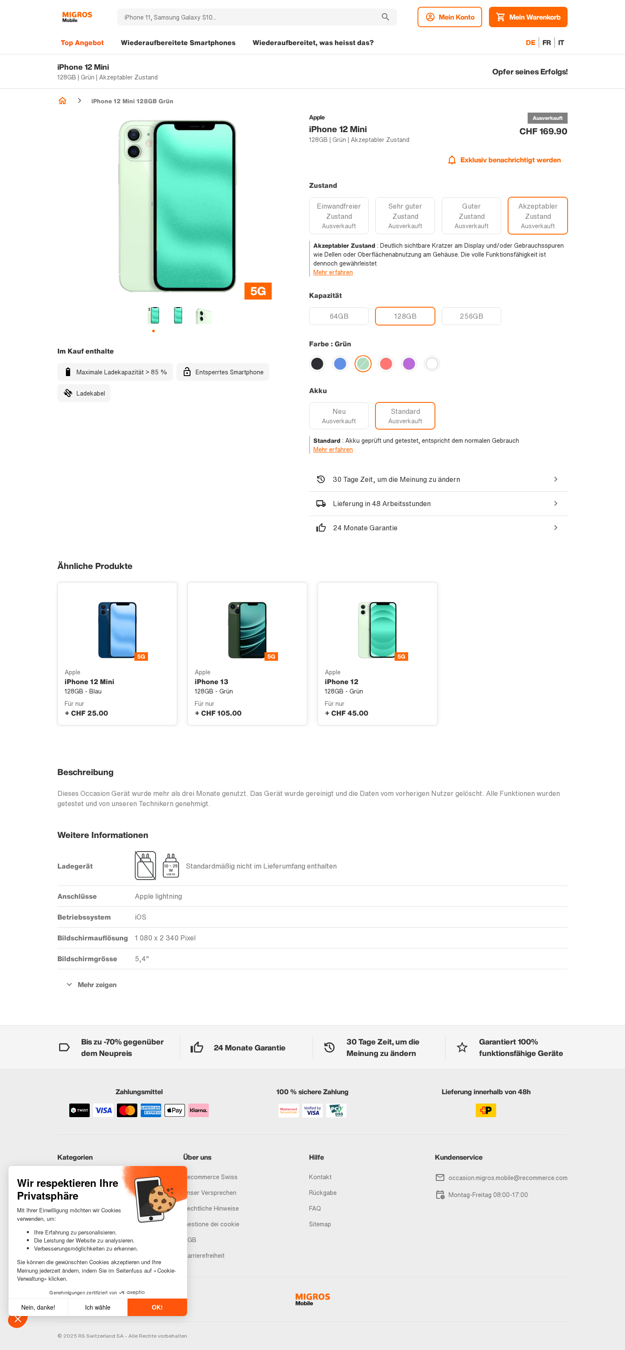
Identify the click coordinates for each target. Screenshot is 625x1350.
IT (561, 42)
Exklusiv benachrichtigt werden (510, 160)
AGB (189, 1239)
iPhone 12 (341, 681)
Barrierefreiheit (203, 1255)
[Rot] (386, 364)
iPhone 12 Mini (89, 681)
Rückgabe (323, 1192)
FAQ (315, 1208)
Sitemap (320, 1224)
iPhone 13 (211, 681)
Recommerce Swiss (210, 1176)
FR (547, 42)
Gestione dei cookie (211, 1224)
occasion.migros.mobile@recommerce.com (508, 1177)
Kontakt (320, 1176)
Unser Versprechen (209, 1192)
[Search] (385, 16)
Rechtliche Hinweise (211, 1208)
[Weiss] (432, 364)
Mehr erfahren (333, 272)
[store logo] (77, 17)
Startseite (62, 101)
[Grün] (363, 364)
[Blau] (340, 364)
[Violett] (409, 364)
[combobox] (246, 17)
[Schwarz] (317, 364)
